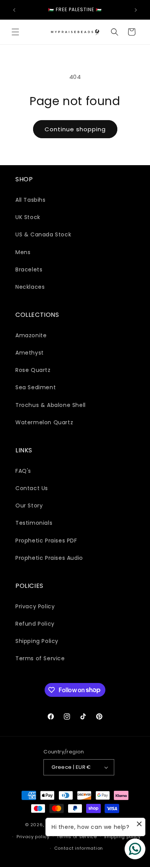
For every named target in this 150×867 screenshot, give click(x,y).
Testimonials (33, 523)
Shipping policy (122, 837)
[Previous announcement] (14, 10)
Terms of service (77, 837)
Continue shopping (75, 129)
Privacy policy (33, 837)
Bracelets (28, 269)
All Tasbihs (30, 200)
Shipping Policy (36, 641)
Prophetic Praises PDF (46, 540)
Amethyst (29, 353)
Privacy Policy (35, 606)
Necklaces (30, 287)
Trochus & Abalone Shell (50, 405)
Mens (22, 252)
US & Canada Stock (43, 234)
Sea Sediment (35, 387)
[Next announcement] (135, 10)
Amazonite (31, 335)
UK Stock (27, 217)
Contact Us (31, 488)
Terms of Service (40, 658)
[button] (15, 31)
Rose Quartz (33, 370)
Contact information (78, 848)
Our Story (29, 505)
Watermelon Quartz (44, 422)
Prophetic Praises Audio (49, 558)
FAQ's (23, 471)
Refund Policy (35, 624)
